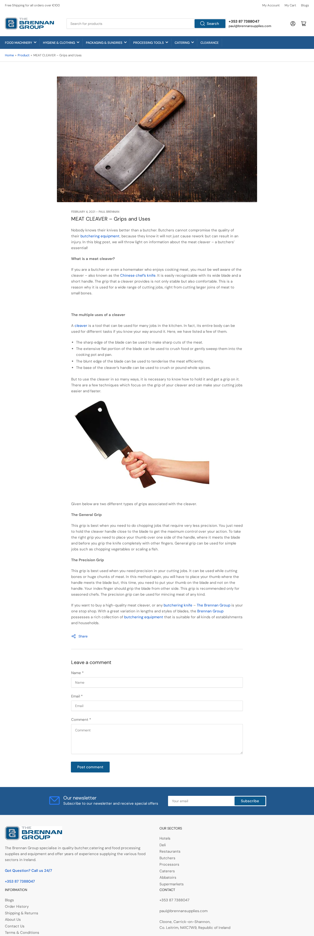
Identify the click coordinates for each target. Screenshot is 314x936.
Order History (17, 906)
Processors (169, 864)
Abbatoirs (167, 877)
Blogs (305, 5)
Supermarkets (171, 884)
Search (213, 23)
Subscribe (250, 801)
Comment (81, 719)
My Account (271, 5)
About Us (13, 919)
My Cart (290, 5)
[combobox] (146, 23)
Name (77, 672)
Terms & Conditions (22, 932)
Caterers (167, 871)
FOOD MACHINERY (18, 43)
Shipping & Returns (21, 913)
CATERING (182, 43)
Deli (162, 845)
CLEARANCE (209, 43)
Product (23, 55)
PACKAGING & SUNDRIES (104, 43)
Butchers (167, 858)
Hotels (164, 838)
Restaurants (170, 851)
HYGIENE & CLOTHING (59, 43)
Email (77, 696)
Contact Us (15, 926)
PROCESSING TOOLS (148, 43)
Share (83, 636)
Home (9, 55)
